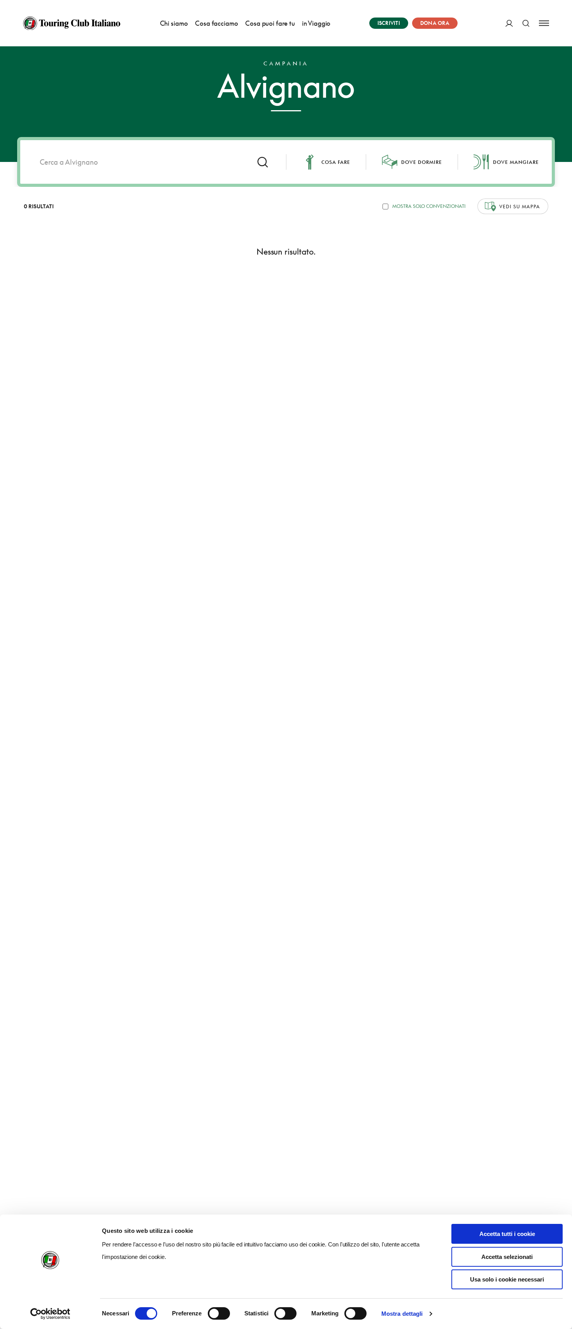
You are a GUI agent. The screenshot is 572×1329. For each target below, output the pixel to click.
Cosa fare (335, 162)
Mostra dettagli (402, 1313)
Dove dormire (421, 162)
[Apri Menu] (544, 23)
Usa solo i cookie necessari (507, 1279)
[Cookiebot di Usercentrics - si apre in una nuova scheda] (50, 1314)
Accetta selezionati (507, 1256)
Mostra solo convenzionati (429, 206)
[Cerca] (526, 23)
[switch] (219, 1313)
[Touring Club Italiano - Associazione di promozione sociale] (71, 23)
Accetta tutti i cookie (507, 1234)
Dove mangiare (516, 162)
